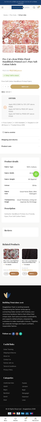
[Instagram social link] (17, 333)
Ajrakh (5, 386)
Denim (5, 396)
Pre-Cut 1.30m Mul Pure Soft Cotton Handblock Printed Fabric (11, 262)
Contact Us (7, 359)
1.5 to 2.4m (22, 15)
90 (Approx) (32, 179)
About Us (6, 356)
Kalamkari (25, 396)
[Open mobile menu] (2, 7)
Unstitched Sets (8, 383)
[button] (4, 32)
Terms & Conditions (9, 366)
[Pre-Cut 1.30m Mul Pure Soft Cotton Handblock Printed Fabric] (11, 254)
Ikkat (5, 400)
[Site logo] (20, 7)
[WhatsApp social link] (20, 333)
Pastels (24, 383)
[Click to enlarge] (6, 40)
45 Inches (33, 173)
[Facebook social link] (13, 333)
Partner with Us (8, 363)
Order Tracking (8, 349)
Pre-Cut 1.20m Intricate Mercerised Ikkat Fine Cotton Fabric (29, 262)
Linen (24, 400)
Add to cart (25, 86)
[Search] (34, 7)
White (34, 185)
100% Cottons (32, 167)
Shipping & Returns (9, 353)
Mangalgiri (25, 393)
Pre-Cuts (13, 15)
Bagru (5, 390)
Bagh (23, 390)
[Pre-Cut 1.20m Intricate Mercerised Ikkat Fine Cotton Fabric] (30, 254)
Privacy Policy (8, 370)
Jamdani (25, 386)
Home (5, 15)
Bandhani (6, 393)
